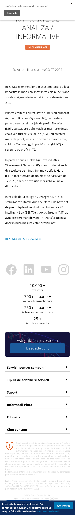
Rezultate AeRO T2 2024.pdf (23, 239)
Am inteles (63, 505)
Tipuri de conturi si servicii (28, 380)
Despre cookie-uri (48, 511)
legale (7, 469)
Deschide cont (37, 348)
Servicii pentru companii (26, 367)
